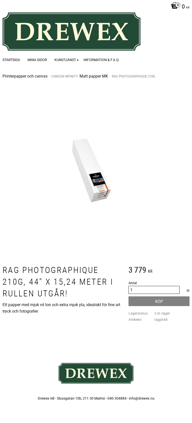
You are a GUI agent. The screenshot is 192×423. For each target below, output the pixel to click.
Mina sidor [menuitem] (37, 59)
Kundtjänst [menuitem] (65, 59)
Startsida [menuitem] (11, 59)
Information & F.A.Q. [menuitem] (102, 59)
